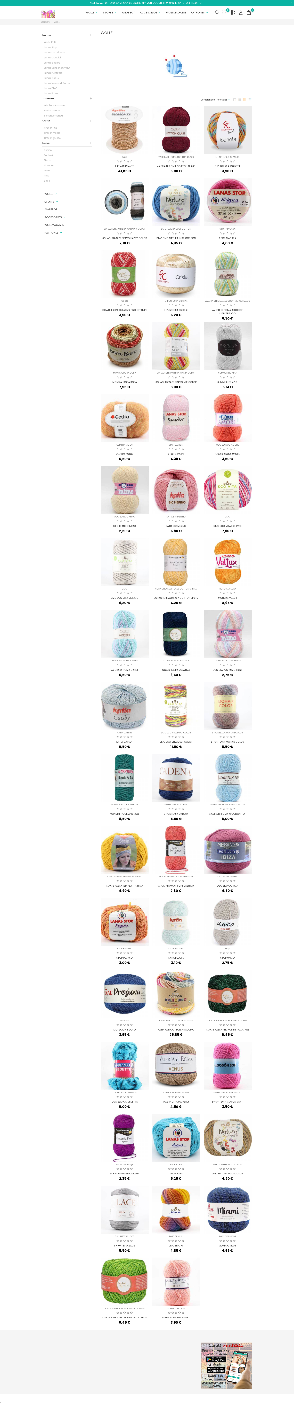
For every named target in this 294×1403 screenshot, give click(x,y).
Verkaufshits (101, 1361)
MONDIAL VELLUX (227, 588)
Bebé (47, 180)
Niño (46, 175)
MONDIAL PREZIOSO (124, 1029)
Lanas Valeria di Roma (57, 83)
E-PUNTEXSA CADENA (176, 804)
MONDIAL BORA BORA (124, 372)
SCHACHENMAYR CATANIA (124, 1173)
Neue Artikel (101, 1356)
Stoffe (110, 12)
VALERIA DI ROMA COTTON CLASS (176, 157)
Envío (134, 1351)
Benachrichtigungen (178, 1377)
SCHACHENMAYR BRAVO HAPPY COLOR (124, 228)
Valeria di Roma (176, 1308)
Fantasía (49, 155)
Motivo (46, 143)
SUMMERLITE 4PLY (227, 372)
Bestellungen (174, 1356)
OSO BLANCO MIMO (124, 516)
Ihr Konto (174, 1344)
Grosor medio (52, 133)
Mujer (47, 170)
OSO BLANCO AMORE (227, 444)
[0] (249, 13)
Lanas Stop (50, 47)
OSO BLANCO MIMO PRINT (227, 660)
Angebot (128, 12)
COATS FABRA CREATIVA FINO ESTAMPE (124, 310)
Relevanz (222, 99)
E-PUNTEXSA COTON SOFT (228, 1092)
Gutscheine (173, 1372)
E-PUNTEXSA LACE (124, 1236)
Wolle (91, 12)
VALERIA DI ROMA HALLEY (176, 1317)
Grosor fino (50, 127)
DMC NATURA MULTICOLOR (227, 1164)
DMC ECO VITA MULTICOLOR (176, 732)
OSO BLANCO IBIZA (227, 876)
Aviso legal (137, 1356)
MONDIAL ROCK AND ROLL (124, 804)
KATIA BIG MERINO (176, 516)
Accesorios (150, 12)
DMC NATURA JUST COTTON (176, 228)
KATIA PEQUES (176, 948)
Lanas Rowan (51, 93)
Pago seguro (138, 1367)
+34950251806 (53, 1369)
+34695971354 (53, 1374)
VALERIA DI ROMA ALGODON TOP (227, 804)
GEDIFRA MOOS (124, 444)
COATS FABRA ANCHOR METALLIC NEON (124, 1308)
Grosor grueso (52, 138)
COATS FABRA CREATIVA (176, 660)
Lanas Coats (51, 78)
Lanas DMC (50, 88)
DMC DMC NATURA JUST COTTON (176, 238)
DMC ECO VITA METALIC (124, 598)
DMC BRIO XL (176, 1236)
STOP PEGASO (124, 948)
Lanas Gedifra (52, 62)
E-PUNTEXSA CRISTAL (176, 301)
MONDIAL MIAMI (227, 1236)
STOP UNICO (227, 957)
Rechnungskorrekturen (179, 1361)
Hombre (49, 165)
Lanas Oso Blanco (54, 52)
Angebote (100, 1351)
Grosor (46, 120)
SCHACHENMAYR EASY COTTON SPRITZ (176, 588)
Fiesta (47, 160)
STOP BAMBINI (176, 444)
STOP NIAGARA (227, 228)
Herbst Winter (52, 110)
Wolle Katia (50, 42)
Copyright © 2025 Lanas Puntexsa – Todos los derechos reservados (78, 1398)
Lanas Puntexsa (53, 73)
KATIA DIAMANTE (124, 166)
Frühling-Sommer (54, 105)
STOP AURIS (176, 1164)
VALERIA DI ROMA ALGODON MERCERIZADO (227, 301)
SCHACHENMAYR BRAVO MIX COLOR (176, 372)
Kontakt (135, 1372)
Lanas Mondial (52, 57)
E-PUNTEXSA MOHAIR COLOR (227, 732)
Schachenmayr (124, 1164)
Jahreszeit (48, 98)
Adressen (172, 1367)
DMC (227, 516)
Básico (48, 150)
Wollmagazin (176, 12)
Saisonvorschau (53, 115)
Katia (124, 157)
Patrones (200, 12)
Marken (46, 35)
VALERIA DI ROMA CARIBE (124, 660)
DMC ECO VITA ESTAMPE (228, 526)
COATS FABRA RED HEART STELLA (124, 876)
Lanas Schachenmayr (57, 67)
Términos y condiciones (144, 1361)
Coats (124, 301)
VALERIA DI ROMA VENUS (176, 1092)
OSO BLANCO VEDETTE (125, 1092)
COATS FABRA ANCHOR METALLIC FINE (228, 1020)
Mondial (124, 1020)
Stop (227, 948)
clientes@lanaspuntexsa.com (61, 1380)
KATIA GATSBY (124, 732)
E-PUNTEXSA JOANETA (228, 157)
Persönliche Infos (176, 1351)
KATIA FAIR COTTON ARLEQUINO (176, 1020)
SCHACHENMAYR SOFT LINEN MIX (176, 876)
